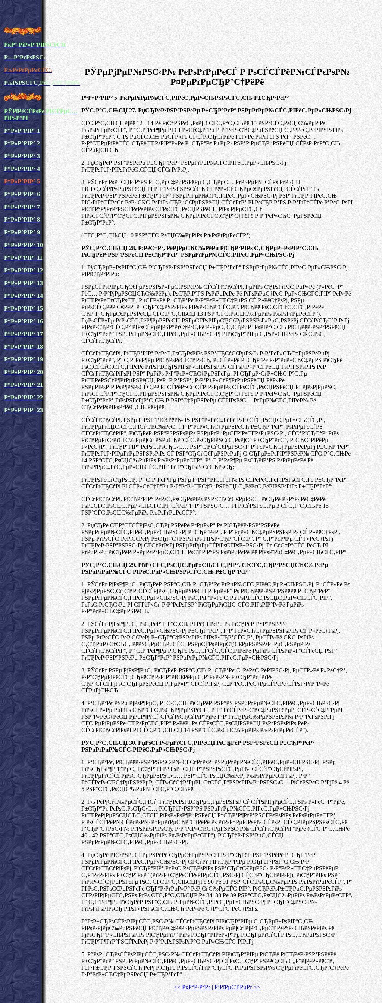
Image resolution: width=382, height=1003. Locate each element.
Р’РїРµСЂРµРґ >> (237, 987)
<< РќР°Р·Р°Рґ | (193, 987)
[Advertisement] (217, 42)
